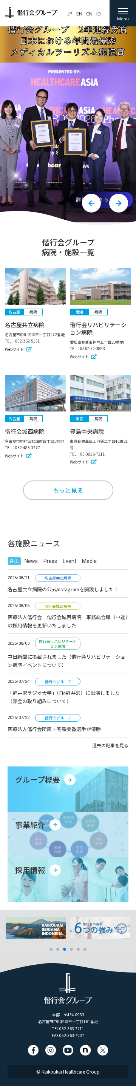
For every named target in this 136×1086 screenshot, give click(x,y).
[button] (91, 203)
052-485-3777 (27, 447)
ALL (14, 561)
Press (50, 561)
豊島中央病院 (87, 431)
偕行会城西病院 (25, 431)
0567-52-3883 (92, 348)
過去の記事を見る (110, 745)
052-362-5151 (27, 341)
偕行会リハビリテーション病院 (98, 328)
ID (98, 13)
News (31, 561)
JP (70, 13)
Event (69, 561)
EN (79, 13)
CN (89, 13)
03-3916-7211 (92, 454)
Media (89, 561)
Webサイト (14, 349)
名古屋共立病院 (25, 325)
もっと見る (68, 490)
